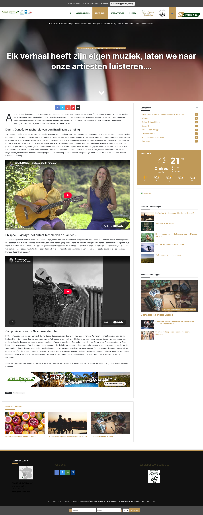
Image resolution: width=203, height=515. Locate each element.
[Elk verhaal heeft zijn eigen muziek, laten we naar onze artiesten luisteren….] (147, 324)
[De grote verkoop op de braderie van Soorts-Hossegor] (147, 335)
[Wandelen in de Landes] (147, 226)
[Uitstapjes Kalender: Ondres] (110, 423)
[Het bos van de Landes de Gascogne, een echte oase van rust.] (147, 237)
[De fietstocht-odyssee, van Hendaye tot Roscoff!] (67, 423)
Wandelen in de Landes (164, 223)
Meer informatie (102, 4)
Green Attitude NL (149, 134)
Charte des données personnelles (137, 501)
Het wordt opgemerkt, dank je (122, 4)
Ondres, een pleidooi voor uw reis (168, 255)
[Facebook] (57, 107)
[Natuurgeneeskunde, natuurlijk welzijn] (25, 423)
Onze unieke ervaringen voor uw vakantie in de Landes (76, 23)
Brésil (15, 393)
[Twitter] (62, 107)
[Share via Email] (78, 107)
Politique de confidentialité (100, 501)
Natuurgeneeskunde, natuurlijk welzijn (21, 436)
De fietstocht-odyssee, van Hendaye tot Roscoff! (67, 436)
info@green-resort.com (21, 492)
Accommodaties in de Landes (153, 137)
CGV (153, 501)
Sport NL (145, 126)
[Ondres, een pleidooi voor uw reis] (147, 258)
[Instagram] (62, 472)
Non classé (146, 141)
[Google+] (67, 107)
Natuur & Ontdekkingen (151, 122)
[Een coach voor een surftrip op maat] (147, 247)
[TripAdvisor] (67, 472)
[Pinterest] (72, 107)
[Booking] (73, 472)
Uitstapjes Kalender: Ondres (102, 436)
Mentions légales (117, 501)
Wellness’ (145, 118)
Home (52, 23)
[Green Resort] (17, 12)
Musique (21, 393)
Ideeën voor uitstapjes (118, 48)
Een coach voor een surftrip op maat (169, 244)
